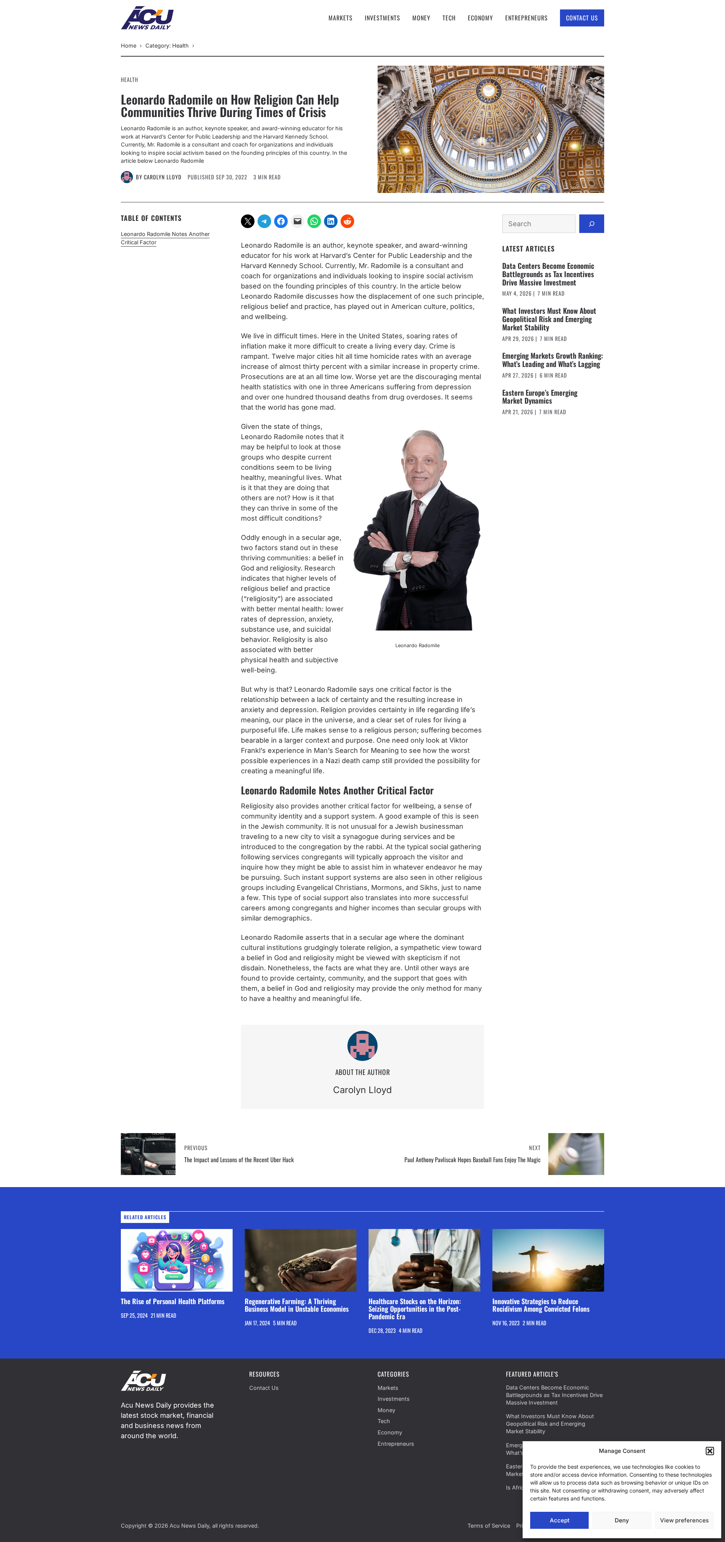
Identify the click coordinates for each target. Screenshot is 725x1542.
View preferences (684, 1520)
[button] (710, 1451)
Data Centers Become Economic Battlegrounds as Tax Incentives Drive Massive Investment (548, 273)
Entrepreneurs (526, 17)
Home (128, 45)
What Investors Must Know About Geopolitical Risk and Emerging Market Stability (549, 318)
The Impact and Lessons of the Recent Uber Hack (239, 1159)
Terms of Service (488, 1525)
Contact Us (582, 17)
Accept (559, 1520)
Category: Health (167, 45)
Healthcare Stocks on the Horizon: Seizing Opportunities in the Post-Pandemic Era (415, 1308)
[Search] (591, 223)
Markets (341, 17)
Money (421, 17)
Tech (449, 17)
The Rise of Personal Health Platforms (172, 1301)
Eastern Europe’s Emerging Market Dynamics (539, 396)
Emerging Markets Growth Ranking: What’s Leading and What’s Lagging (552, 359)
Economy (480, 17)
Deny (622, 1520)
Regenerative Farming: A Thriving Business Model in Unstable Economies (297, 1305)
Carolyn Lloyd (163, 177)
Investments (382, 17)
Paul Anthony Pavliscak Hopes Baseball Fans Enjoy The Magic (472, 1159)
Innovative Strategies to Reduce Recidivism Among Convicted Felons (540, 1305)
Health (129, 79)
